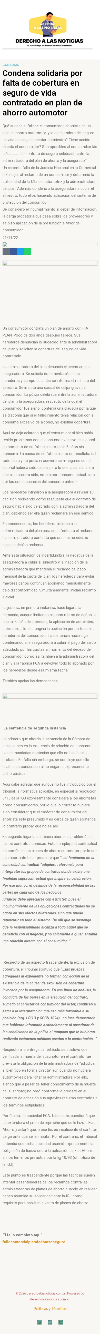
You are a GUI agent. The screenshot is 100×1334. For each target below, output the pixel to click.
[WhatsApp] (60, 1322)
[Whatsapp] (27, 251)
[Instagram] (39, 1322)
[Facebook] (13, 251)
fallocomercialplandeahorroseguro (34, 1242)
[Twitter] (20, 251)
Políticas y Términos (50, 1308)
